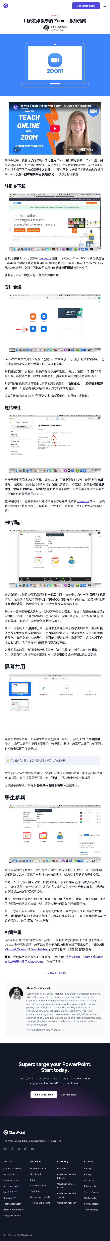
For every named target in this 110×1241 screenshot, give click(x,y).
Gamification (9, 1174)
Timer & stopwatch (12, 1204)
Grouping (9, 1198)
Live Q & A (10, 1192)
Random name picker (13, 1209)
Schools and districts (40, 1197)
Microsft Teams (15, 949)
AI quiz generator (11, 1186)
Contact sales (70, 1094)
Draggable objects (12, 1215)
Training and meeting (40, 1203)
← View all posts (55, 972)
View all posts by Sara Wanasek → (45, 1029)
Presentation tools (11, 1180)
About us (88, 1168)
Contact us (89, 1180)
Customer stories (38, 1185)
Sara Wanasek (42, 988)
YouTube (34, 1191)
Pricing (87, 1174)
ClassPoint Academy (66, 1203)
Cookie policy (90, 1198)
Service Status (91, 1204)
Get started (35, 1174)
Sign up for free (44, 1094)
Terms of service (92, 1192)
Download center (38, 1168)
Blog (32, 1180)
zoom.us (45, 258)
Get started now (86, 5)
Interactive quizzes (12, 1168)
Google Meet (39, 949)
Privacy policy (91, 1186)
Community (62, 1168)
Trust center (90, 1209)
